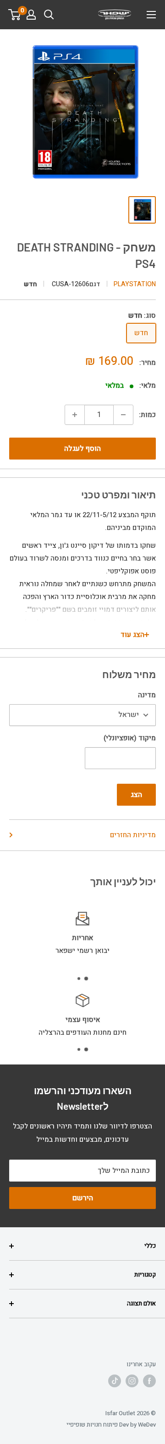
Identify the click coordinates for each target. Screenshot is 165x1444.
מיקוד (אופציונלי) (130, 738)
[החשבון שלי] (31, 15)
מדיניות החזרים (133, 835)
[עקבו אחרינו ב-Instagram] (132, 1380)
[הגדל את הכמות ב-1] (74, 414)
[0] (15, 14)
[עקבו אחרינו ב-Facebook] (149, 1380)
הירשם (82, 1198)
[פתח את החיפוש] (49, 15)
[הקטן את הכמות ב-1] (123, 414)
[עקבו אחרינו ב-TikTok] (114, 1380)
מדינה (147, 695)
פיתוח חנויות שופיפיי (92, 1424)
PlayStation (135, 284)
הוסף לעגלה (82, 448)
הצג (136, 794)
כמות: (147, 415)
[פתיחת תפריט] (151, 14)
